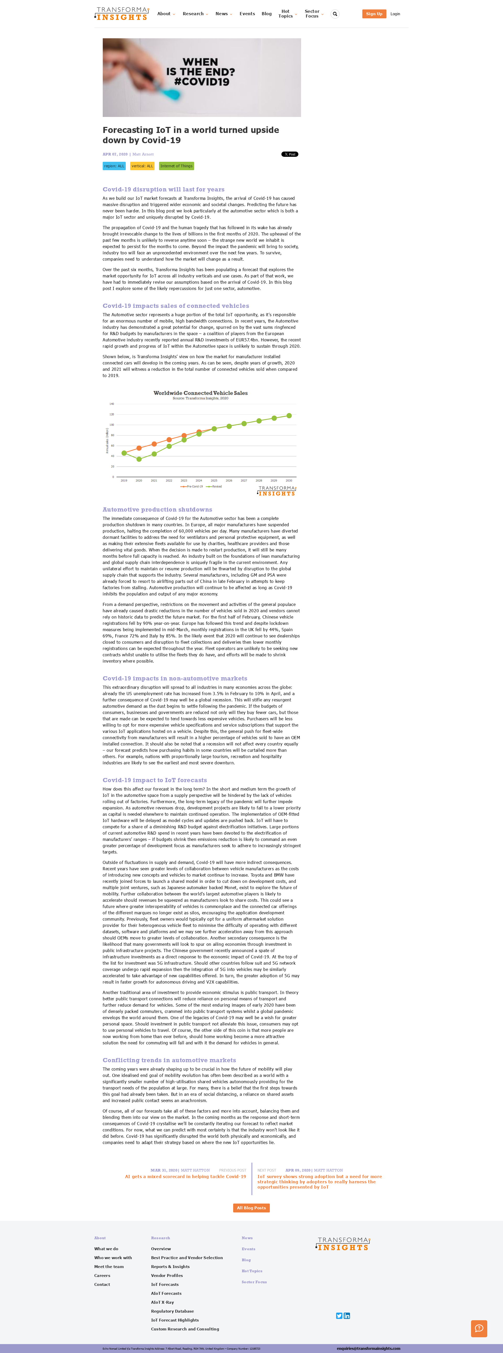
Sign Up (374, 14)
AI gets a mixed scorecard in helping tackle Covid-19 (185, 1177)
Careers (102, 1275)
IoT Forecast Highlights (175, 1320)
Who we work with (113, 1257)
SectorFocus (312, 13)
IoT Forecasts (165, 1284)
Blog (267, 14)
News (222, 14)
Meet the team (109, 1266)
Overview (161, 1249)
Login (395, 14)
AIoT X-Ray (162, 1302)
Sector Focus (254, 1282)
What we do (106, 1249)
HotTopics (285, 13)
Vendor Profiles (167, 1275)
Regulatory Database (172, 1311)
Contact (102, 1284)
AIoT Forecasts (166, 1293)
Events (247, 14)
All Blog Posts (251, 1208)
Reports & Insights (170, 1266)
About (164, 14)
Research (193, 14)
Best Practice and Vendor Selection (187, 1257)
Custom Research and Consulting (185, 1329)
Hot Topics (252, 1271)
